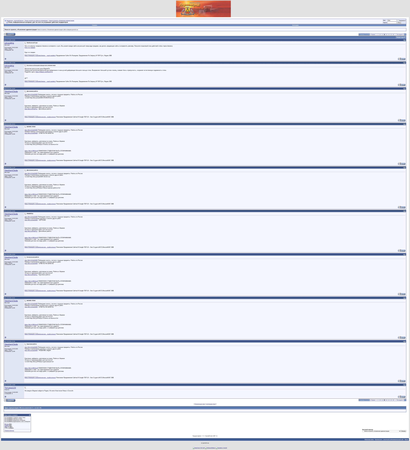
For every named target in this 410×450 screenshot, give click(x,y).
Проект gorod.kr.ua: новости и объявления (36, 20)
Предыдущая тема (200, 404)
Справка (94, 25)
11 (382, 34)
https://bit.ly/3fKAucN (31, 151)
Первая (372, 34)
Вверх (406, 439)
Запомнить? (402, 20)
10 (380, 34)
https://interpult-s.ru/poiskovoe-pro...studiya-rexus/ (40, 117)
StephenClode (11, 91)
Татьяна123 (10, 388)
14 (389, 34)
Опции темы (400, 37)
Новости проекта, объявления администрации (61, 20)
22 (391, 34)
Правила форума (9, 430)
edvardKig (9, 43)
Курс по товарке (30, 47)
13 (386, 34)
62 (393, 34)
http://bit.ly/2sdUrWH (31, 94)
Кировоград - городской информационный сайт (389, 439)
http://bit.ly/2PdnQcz (31, 109)
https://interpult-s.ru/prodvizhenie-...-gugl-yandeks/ (40, 55)
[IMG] (6, 426)
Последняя (400, 34)
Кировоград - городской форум (15, 20)
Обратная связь (369, 439)
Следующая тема (210, 404)
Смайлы (7, 425)
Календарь (295, 25)
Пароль (385, 22)
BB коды (7, 424)
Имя (384, 20)
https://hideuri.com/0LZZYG (44, 72)
